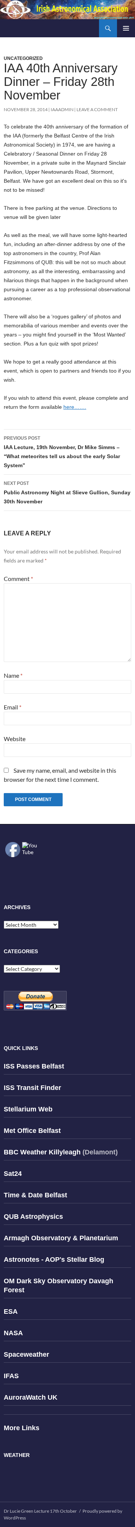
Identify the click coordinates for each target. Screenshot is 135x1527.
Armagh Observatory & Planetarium (61, 1238)
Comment (18, 578)
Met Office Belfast (32, 1130)
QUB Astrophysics (33, 1216)
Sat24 (13, 1173)
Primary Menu (126, 28)
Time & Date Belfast (35, 1195)
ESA (11, 1311)
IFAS (11, 1376)
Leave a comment (97, 109)
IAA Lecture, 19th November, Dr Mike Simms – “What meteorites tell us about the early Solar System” (62, 452)
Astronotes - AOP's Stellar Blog (54, 1259)
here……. (74, 407)
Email (12, 707)
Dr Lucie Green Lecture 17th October (40, 1511)
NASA (13, 1333)
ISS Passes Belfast (34, 1066)
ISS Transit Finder (32, 1087)
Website (15, 738)
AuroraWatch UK (30, 1397)
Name (13, 675)
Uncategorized (23, 58)
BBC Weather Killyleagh (42, 1152)
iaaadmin (62, 109)
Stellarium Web (28, 1109)
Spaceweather (26, 1354)
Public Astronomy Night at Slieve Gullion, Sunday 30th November (67, 492)
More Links (21, 1428)
